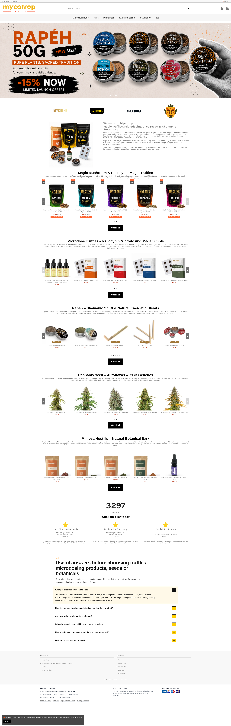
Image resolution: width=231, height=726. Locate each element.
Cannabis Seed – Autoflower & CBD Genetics (115, 375)
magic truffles (69, 176)
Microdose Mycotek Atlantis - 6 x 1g (145, 280)
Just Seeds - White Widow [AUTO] (86, 412)
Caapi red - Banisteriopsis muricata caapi (145, 478)
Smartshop (121, 670)
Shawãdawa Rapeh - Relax (86, 345)
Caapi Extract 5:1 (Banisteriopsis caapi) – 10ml (174, 478)
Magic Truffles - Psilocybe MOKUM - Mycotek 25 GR (97, 211)
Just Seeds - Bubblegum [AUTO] (145, 412)
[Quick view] (67, 207)
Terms (125, 679)
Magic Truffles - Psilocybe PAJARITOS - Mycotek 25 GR (126, 211)
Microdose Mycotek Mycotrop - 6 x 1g (86, 280)
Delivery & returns (83, 701)
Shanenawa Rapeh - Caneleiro (174, 345)
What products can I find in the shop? (72, 590)
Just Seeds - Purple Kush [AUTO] (174, 412)
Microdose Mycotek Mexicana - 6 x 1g (115, 280)
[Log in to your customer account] (222, 8)
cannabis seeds (66, 378)
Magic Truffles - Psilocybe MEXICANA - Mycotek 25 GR (156, 211)
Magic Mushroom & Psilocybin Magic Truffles (115, 173)
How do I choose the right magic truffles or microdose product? (84, 608)
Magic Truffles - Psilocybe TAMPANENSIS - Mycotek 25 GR (67, 211)
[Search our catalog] (188, 8)
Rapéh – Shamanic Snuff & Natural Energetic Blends (115, 308)
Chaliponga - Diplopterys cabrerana (115, 477)
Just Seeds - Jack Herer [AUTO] (115, 412)
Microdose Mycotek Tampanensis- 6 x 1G (174, 280)
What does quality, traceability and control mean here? (80, 624)
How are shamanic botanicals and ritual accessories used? (82, 632)
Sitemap (44, 667)
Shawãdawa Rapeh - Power (145, 345)
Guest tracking (46, 670)
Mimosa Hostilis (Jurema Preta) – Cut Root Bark (56, 478)
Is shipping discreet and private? (70, 640)
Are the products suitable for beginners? (73, 616)
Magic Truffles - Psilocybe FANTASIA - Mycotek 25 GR (185, 211)
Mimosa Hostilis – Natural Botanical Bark (115, 438)
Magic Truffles (122, 663)
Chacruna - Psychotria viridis (86, 477)
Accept (7, 721)
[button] (114, 221)
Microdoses (122, 667)
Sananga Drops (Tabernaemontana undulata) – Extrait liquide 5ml (56, 281)
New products (5, 1)
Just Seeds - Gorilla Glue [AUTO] (56, 412)
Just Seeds (121, 673)
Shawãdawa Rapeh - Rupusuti (57, 345)
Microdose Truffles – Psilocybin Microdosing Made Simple (115, 241)
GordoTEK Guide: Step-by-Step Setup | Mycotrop (57, 663)
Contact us (14, 1)
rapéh (63, 311)
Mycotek (104, 176)
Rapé (119, 660)
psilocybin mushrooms (87, 176)
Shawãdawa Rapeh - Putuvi (115, 345)
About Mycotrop (45, 701)
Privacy (121, 679)
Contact (56, 701)
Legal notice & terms (68, 701)
